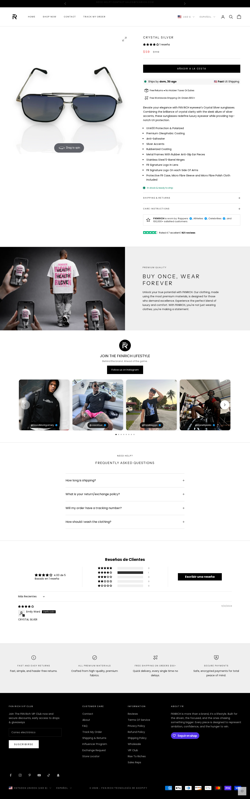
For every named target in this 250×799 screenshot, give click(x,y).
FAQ (84, 726)
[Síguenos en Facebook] (10, 775)
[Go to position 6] (128, 434)
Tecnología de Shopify (131, 788)
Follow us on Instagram (125, 369)
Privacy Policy (136, 726)
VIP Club (133, 750)
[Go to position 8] (134, 434)
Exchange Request (94, 750)
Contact (70, 17)
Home (32, 17)
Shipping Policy (137, 738)
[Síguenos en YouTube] (39, 775)
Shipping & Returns (94, 738)
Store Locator (91, 756)
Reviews (133, 714)
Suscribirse (23, 744)
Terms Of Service (139, 720)
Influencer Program (94, 744)
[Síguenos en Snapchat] (58, 775)
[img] (26, 606)
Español (206, 17)
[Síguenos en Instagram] (20, 775)
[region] (125, 405)
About (86, 720)
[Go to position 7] (131, 434)
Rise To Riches (137, 756)
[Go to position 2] (118, 434)
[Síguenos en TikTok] (49, 775)
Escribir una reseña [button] (200, 577)
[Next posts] (224, 404)
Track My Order (94, 17)
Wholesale (134, 744)
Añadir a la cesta (191, 68)
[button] (151, 44)
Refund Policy (136, 732)
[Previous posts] (25, 404)
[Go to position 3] (121, 434)
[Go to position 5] (126, 434)
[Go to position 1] (116, 434)
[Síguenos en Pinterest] (29, 775)
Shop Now (50, 17)
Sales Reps (134, 762)
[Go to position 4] (123, 434)
